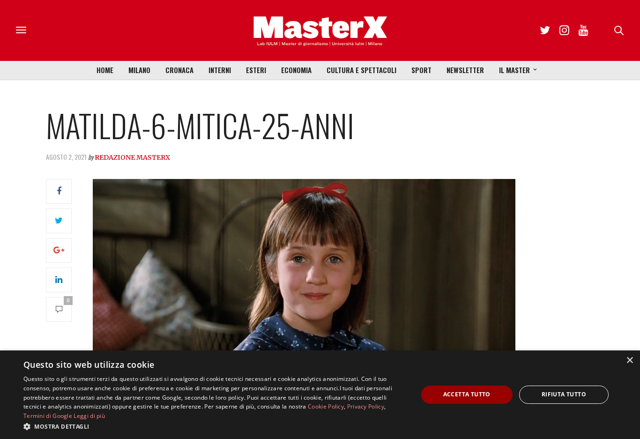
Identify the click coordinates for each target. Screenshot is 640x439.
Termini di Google (47, 416)
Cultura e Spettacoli (361, 70)
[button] (214, 426)
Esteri (256, 70)
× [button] (629, 360)
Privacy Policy (365, 406)
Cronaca (179, 70)
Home (105, 70)
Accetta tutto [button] (467, 394)
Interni (219, 70)
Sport (421, 70)
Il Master (514, 70)
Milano (139, 70)
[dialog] (320, 394)
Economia (296, 70)
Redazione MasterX (132, 157)
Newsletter (465, 70)
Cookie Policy (326, 406)
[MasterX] (320, 30)
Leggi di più (89, 416)
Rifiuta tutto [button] (564, 394)
